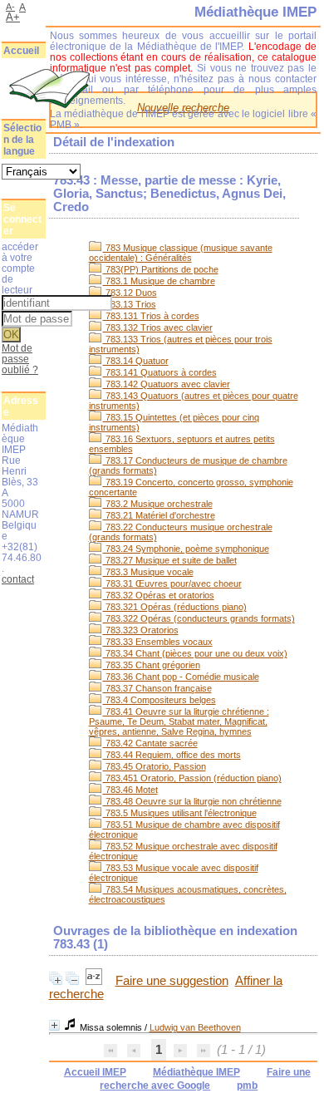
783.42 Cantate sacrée (150, 743)
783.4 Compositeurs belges (159, 700)
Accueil (21, 51)
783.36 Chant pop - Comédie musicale (181, 677)
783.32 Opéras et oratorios (158, 595)
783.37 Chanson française (157, 688)
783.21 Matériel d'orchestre (159, 515)
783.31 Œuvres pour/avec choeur (172, 583)
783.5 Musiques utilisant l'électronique (180, 813)
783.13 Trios (129, 304)
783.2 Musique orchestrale (158, 504)
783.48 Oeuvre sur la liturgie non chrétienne (192, 801)
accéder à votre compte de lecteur (20, 268)
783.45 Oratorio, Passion (154, 766)
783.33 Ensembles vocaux (158, 642)
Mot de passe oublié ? (20, 358)
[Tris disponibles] (96, 980)
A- (10, 7)
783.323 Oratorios (141, 630)
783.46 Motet (130, 790)
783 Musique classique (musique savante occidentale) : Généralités (180, 253)
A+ (13, 17)
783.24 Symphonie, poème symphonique (186, 549)
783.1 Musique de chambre (159, 281)
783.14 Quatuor (136, 361)
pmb (247, 1085)
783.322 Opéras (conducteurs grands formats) (199, 618)
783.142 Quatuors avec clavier (166, 384)
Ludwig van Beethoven (195, 1027)
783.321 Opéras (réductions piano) (175, 607)
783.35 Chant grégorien (151, 665)
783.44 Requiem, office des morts (172, 755)
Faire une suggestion (171, 980)
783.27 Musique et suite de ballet (170, 560)
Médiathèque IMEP (196, 1072)
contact (18, 579)
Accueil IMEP (95, 1072)
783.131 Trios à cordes (151, 316)
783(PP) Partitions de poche (160, 269)
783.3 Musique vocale (148, 572)
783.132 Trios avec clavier (158, 327)
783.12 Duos (130, 293)
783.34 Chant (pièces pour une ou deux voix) (195, 653)
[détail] (54, 1025)
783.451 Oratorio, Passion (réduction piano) (192, 778)
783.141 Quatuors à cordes (160, 372)
